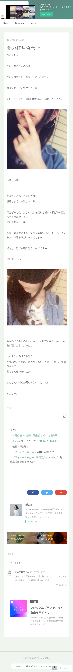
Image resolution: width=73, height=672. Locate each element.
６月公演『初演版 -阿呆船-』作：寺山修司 (35, 435)
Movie (33, 22)
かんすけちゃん (22, 571)
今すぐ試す (46, 14)
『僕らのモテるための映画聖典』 (30, 457)
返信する (63, 584)
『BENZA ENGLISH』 (49, 441)
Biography (19, 22)
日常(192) (10, 407)
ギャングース (22, 451)
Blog (5, 22)
